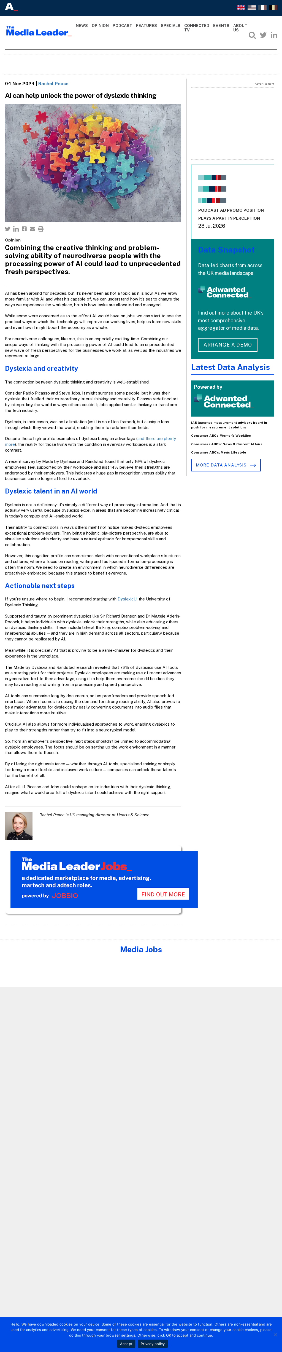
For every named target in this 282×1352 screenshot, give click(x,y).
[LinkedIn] (274, 35)
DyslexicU (127, 599)
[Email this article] (32, 229)
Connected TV (196, 28)
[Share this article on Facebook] (24, 229)
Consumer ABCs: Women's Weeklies (221, 436)
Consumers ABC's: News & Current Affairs (226, 444)
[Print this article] (41, 229)
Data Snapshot (226, 249)
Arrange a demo (228, 345)
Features (146, 25)
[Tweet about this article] (7, 229)
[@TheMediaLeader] (263, 35)
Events (221, 25)
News (82, 25)
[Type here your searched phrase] (252, 35)
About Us (240, 28)
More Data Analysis (222, 465)
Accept (126, 1344)
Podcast (122, 25)
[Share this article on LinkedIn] (16, 229)
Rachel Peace (53, 83)
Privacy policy (153, 1344)
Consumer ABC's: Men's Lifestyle (218, 452)
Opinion (100, 25)
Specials (170, 25)
